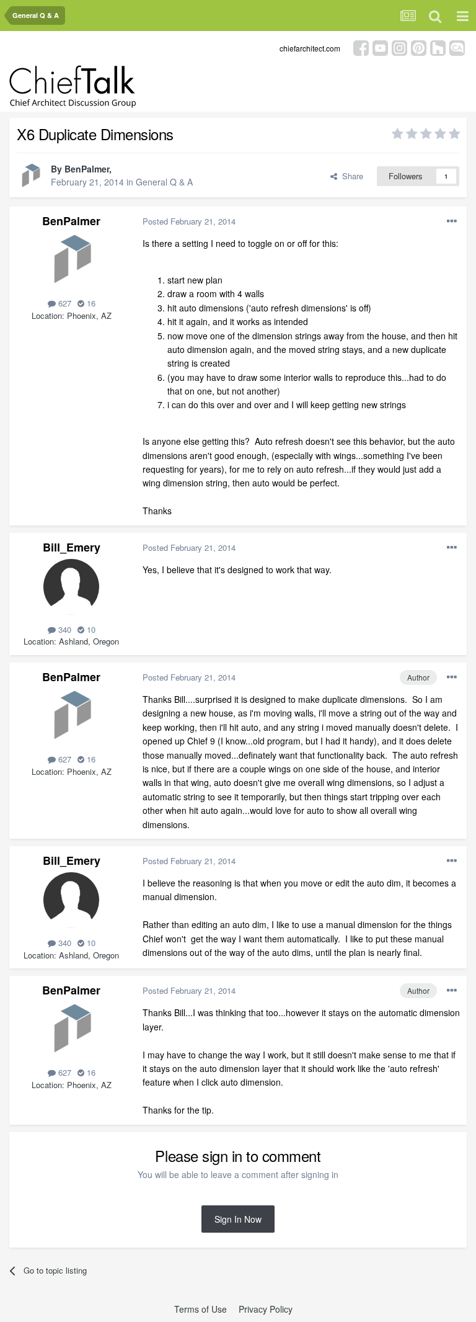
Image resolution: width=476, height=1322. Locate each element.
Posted (189, 221)
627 (63, 303)
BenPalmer (86, 169)
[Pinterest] (418, 47)
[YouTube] (380, 47)
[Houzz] (438, 47)
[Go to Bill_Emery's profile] (71, 587)
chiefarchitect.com (310, 48)
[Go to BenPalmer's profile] (30, 176)
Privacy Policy (266, 1309)
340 (63, 629)
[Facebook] (361, 47)
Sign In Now (238, 1219)
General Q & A (164, 182)
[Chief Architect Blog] (457, 47)
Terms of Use (200, 1309)
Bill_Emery (71, 547)
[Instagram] (399, 47)
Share (350, 176)
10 (89, 629)
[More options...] (452, 221)
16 (89, 303)
